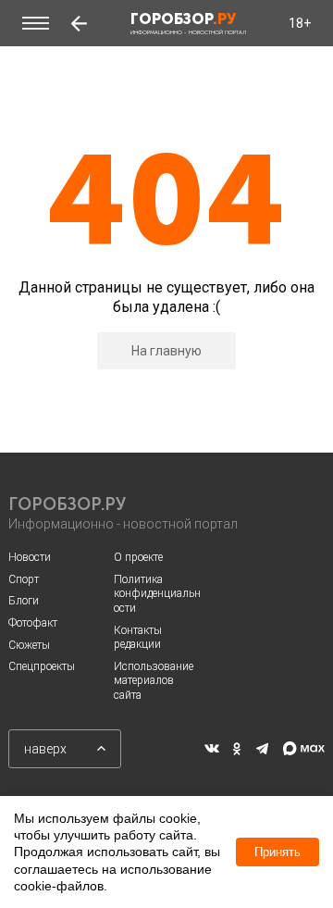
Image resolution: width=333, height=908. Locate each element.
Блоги (23, 600)
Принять (277, 852)
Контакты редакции (138, 638)
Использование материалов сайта (153, 681)
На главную (166, 350)
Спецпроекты (41, 666)
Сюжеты (29, 645)
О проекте (138, 557)
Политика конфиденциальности (157, 594)
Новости (29, 557)
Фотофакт (32, 622)
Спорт (23, 579)
